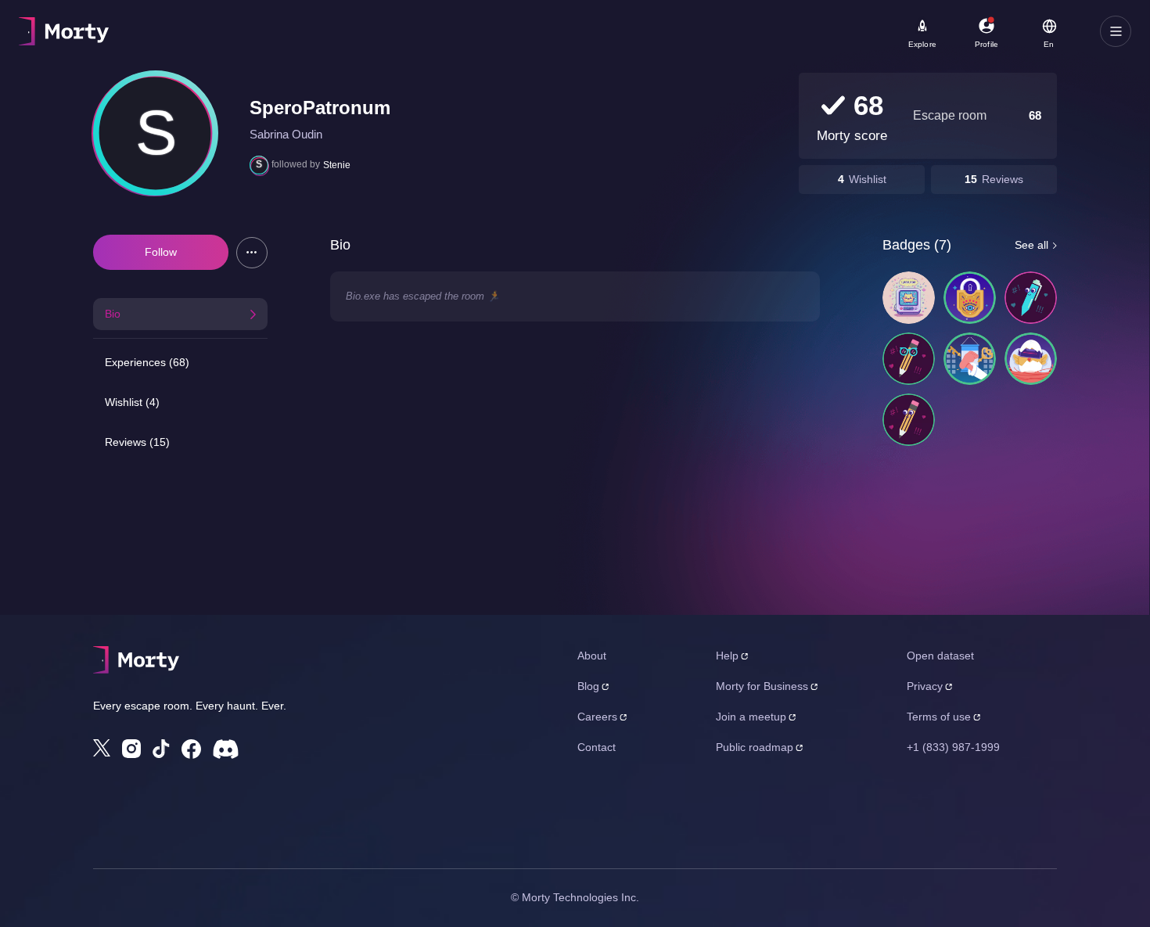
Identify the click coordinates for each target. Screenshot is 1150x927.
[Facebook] (191, 749)
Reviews (1002, 179)
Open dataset (940, 655)
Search (193, 24)
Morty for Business (762, 686)
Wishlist (867, 179)
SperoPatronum (320, 107)
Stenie (336, 165)
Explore (922, 44)
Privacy (925, 686)
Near (392, 24)
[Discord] (226, 749)
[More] (252, 252)
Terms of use (939, 716)
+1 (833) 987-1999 (953, 747)
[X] (101, 747)
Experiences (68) (147, 362)
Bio (112, 313)
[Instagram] (131, 748)
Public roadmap (754, 747)
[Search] (558, 31)
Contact (596, 747)
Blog (588, 686)
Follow (161, 252)
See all (1031, 245)
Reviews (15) (137, 442)
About (591, 655)
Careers (597, 716)
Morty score (852, 135)
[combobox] (463, 36)
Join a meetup (751, 716)
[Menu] (1115, 31)
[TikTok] (161, 749)
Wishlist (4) (132, 402)
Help (727, 655)
